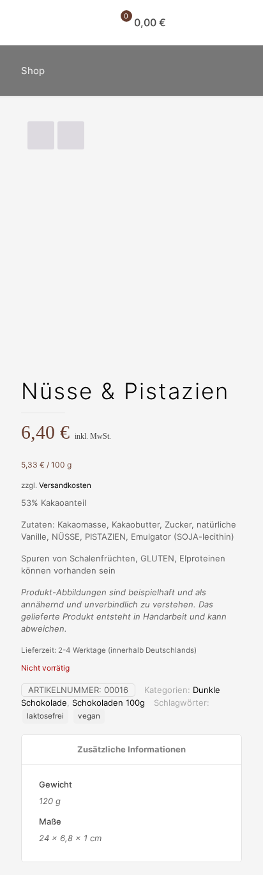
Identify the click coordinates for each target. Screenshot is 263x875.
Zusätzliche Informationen (131, 749)
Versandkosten (65, 485)
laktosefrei (45, 715)
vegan (89, 715)
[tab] (131, 749)
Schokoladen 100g (108, 702)
